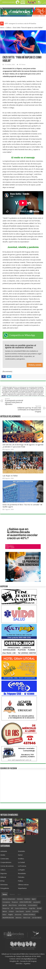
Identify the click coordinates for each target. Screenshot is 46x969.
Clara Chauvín (20, 911)
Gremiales (21, 851)
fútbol (4, 914)
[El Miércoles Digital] (23, 11)
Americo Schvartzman (9, 899)
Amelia (2, 855)
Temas (4, 894)
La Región (21, 870)
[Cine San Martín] (19, 596)
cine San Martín (36, 917)
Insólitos (21, 859)
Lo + (19, 894)
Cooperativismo (5, 862)
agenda (5, 905)
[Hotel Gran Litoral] (19, 668)
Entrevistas (4, 884)
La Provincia (22, 866)
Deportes (3, 873)
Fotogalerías (4, 888)
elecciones (18, 914)
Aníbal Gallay (22, 905)
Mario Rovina (13, 905)
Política (20, 881)
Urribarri (11, 911)
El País (2, 881)
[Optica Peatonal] (19, 753)
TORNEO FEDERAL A (29, 914)
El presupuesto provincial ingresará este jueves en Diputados (14, 401)
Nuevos (12, 894)
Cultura (8, 27)
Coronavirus (6, 902)
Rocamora (15, 902)
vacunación (36, 902)
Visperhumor (22, 888)
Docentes (35, 911)
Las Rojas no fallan (10, 476)
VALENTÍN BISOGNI (8, 917)
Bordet (39, 908)
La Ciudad (21, 862)
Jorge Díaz (32, 908)
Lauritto (28, 911)
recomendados (32, 905)
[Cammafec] (19, 688)
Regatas (10, 914)
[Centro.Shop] (19, 647)
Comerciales (4, 859)
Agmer (34, 899)
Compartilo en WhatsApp (22, 335)
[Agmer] (19, 708)
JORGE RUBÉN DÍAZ (25, 902)
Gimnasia (20, 899)
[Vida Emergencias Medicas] (19, 614)
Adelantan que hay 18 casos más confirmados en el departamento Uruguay (29, 409)
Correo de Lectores (7, 866)
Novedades (22, 873)
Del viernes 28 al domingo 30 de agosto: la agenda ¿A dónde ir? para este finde (23, 446)
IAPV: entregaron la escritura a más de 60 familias (20, 23)
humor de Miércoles (21, 908)
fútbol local (26, 917)
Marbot (5, 911)
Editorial (3, 877)
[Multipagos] (19, 631)
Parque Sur (6, 908)
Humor (20, 855)
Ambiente (3, 851)
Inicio (2, 27)
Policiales (21, 877)
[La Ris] (19, 733)
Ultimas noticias (23, 884)
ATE (12, 908)
